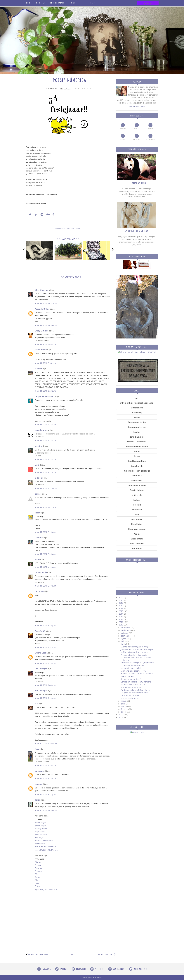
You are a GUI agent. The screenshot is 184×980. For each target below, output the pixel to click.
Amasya (38, 871)
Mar (36, 703)
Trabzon (38, 868)
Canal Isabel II (137, 475)
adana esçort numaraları (45, 846)
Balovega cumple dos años (137, 422)
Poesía (77, 228)
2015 (121, 611)
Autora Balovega (136, 412)
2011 (121, 622)
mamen (38, 784)
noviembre (126, 630)
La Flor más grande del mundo (134, 652)
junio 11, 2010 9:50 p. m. (45, 698)
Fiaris (37, 559)
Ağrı (36, 874)
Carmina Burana (136, 480)
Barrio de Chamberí (136, 436)
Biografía (137, 451)
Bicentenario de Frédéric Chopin (137, 446)
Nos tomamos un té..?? (131, 687)
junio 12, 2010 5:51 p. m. (45, 794)
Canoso (38, 494)
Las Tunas (136, 499)
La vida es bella (137, 495)
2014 (121, 614)
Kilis (36, 880)
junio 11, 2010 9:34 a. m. (45, 440)
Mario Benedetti (136, 519)
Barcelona (136, 432)
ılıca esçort (39, 837)
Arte (137, 398)
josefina (38, 446)
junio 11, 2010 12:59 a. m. (46, 325)
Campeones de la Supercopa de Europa (137, 470)
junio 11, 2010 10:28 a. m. (46, 488)
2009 (121, 714)
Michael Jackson (136, 524)
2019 (121, 600)
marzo (124, 706)
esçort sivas (40, 831)
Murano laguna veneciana (136, 529)
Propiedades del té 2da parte (134, 655)
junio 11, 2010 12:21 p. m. (46, 507)
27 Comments (83, 88)
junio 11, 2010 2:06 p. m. (45, 532)
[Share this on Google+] (34, 214)
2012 (121, 619)
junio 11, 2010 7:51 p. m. (45, 647)
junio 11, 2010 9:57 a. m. (45, 472)
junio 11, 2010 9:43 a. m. (45, 459)
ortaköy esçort (41, 828)
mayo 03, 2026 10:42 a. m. (46, 850)
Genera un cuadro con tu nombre (136, 681)
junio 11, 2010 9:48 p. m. (45, 685)
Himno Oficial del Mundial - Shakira (137, 673)
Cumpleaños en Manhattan (133, 665)
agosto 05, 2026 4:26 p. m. (46, 889)
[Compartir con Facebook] (52, 214)
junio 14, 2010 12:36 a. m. (46, 810)
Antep (37, 886)
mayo (123, 701)
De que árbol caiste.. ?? (131, 679)
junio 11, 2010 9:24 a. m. (45, 424)
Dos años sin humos (137, 490)
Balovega (137, 417)
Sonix (37, 800)
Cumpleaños (60, 228)
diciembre (126, 627)
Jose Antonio (41, 349)
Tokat (37, 883)
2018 (121, 603)
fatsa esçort (40, 843)
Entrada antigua (106, 954)
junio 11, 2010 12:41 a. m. (46, 303)
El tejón (38, 478)
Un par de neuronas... (45, 396)
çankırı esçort (40, 825)
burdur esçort (40, 822)
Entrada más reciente (38, 954)
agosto (124, 638)
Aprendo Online (42, 309)
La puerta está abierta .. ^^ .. (133, 671)
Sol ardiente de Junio (130, 695)
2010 (121, 624)
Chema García (41, 652)
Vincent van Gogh (137, 538)
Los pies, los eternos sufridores (135, 692)
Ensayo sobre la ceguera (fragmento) (137, 662)
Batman (38, 865)
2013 (121, 616)
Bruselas (137, 456)
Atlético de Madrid (137, 407)
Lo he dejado (137, 504)
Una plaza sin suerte (130, 698)
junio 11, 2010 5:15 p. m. (45, 567)
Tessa (37, 512)
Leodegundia (41, 572)
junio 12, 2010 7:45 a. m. (45, 778)
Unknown (39, 591)
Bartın (37, 877)
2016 (121, 608)
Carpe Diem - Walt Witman (137, 485)
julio (123, 641)
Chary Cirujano (41, 330)
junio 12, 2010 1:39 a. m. (45, 765)
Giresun (38, 862)
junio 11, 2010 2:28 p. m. (45, 554)
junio (123, 644)
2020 (121, 597)
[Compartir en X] (28, 214)
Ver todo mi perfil (137, 106)
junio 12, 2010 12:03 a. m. (46, 743)
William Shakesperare (136, 543)
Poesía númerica (128, 676)
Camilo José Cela (137, 466)
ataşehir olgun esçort (44, 840)
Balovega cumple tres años (137, 427)
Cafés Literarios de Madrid (137, 461)
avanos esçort (41, 834)
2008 (121, 717)
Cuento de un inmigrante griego (135, 646)
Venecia (137, 533)
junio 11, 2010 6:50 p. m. (45, 585)
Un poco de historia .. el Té (133, 684)
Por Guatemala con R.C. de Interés (136, 690)
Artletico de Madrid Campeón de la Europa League (137, 402)
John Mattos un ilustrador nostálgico (137, 649)
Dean (37, 749)
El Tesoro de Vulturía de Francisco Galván (136, 658)
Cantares (39, 537)
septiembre (126, 636)
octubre (125, 633)
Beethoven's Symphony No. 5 (136, 441)
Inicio (73, 954)
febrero (124, 709)
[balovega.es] (137, 268)
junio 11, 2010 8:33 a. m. (45, 391)
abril (123, 703)
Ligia (37, 465)
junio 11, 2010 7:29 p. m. (45, 625)
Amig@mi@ (40, 631)
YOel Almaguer (42, 290)
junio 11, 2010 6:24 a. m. (45, 363)
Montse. (38, 368)
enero (124, 712)
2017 (121, 605)
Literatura (70, 228)
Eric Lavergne (41, 668)
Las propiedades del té (131, 668)
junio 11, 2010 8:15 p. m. (45, 663)
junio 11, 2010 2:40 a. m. (45, 344)
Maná (137, 514)
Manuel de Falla (137, 509)
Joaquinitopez (41, 430)
